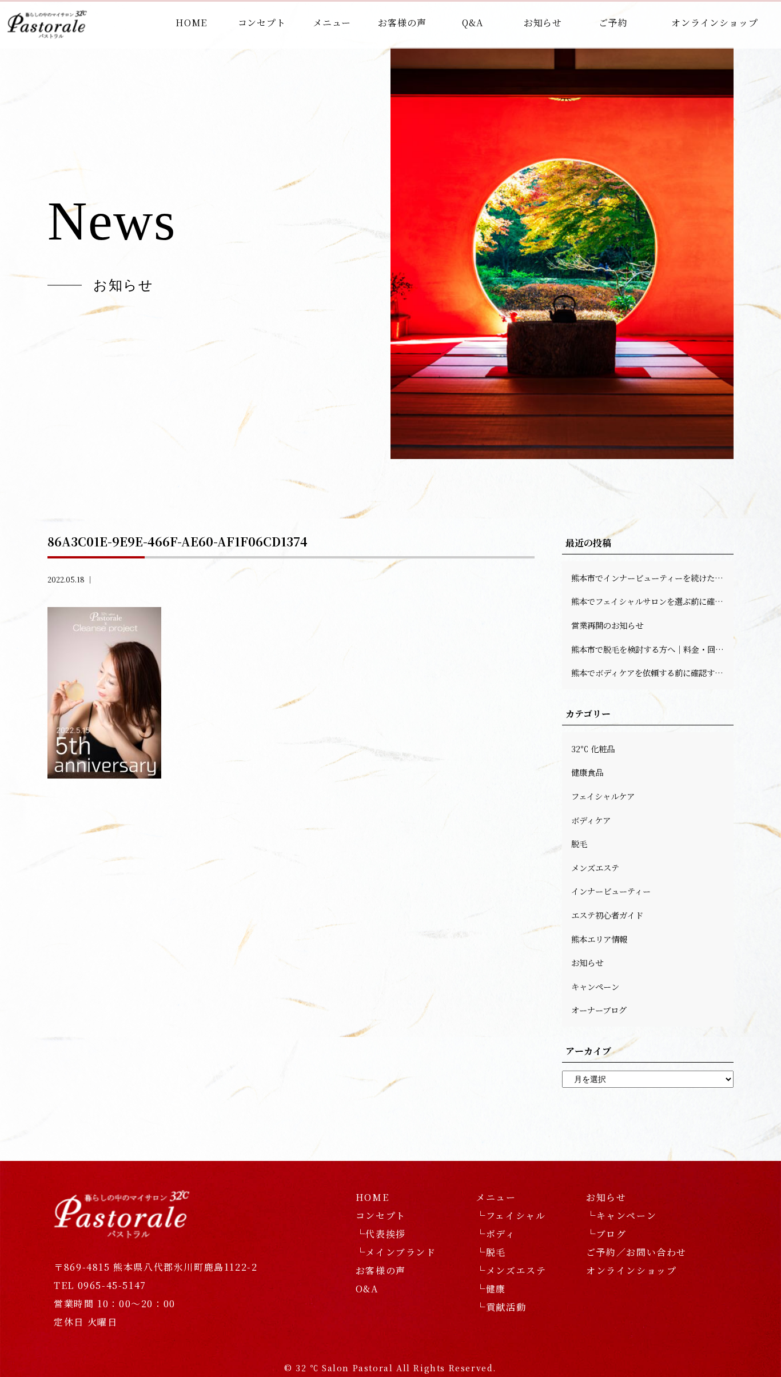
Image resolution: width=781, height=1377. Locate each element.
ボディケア (591, 820)
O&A (367, 1288)
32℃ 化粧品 (593, 749)
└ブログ (606, 1233)
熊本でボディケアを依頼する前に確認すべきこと (652, 672)
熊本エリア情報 (599, 939)
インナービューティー (611, 891)
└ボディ (495, 1233)
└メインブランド (396, 1252)
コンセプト (262, 22)
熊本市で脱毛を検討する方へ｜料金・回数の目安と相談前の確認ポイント (652, 649)
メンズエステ (595, 867)
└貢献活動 (501, 1307)
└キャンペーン (621, 1215)
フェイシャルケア (603, 796)
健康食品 (587, 772)
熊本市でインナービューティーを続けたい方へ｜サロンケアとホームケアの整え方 (652, 578)
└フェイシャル (510, 1215)
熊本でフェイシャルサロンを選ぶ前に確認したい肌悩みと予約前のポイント (652, 601)
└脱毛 (491, 1252)
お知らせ (543, 22)
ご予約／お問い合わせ (636, 1252)
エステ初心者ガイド (607, 915)
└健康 (491, 1288)
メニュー (332, 22)
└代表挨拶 (381, 1233)
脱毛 (579, 843)
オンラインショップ (714, 22)
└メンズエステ (511, 1270)
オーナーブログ (599, 1010)
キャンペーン (595, 986)
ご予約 (613, 22)
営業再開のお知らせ (607, 625)
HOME (191, 22)
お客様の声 (402, 22)
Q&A (472, 22)
